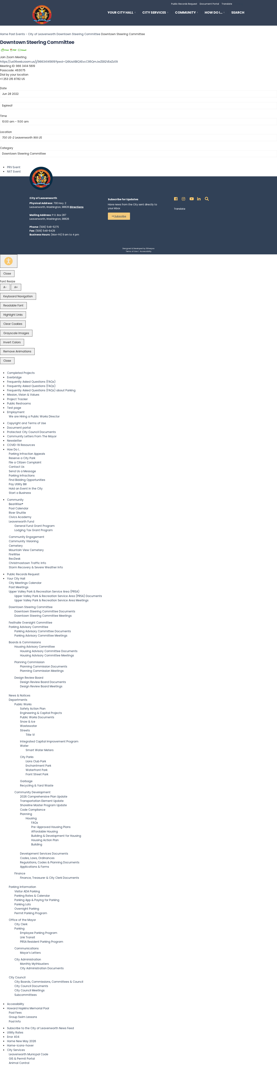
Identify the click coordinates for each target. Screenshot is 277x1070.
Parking (19, 928)
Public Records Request (184, 3)
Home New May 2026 (21, 1041)
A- (5, 287)
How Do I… (213, 12)
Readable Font (13, 305)
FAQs (34, 823)
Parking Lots (22, 904)
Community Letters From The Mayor (32, 436)
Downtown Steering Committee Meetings (43, 616)
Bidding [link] (238, 3)
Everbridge (14, 377)
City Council (17, 977)
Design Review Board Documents (43, 682)
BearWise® (16, 504)
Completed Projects (21, 373)
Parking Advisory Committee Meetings (40, 636)
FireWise (14, 554)
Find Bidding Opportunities (27, 480)
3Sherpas (150, 248)
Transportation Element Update (42, 801)
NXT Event (14, 171)
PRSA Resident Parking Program (41, 942)
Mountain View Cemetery (26, 550)
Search (237, 13)
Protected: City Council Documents (31, 432)
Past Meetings (18, 587)
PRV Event (13, 167)
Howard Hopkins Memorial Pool (28, 1008)
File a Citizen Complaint (25, 462)
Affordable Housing (44, 831)
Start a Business (20, 493)
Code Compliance (32, 810)
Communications (26, 948)
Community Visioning (23, 541)
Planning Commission (29, 662)
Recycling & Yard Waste (36, 785)
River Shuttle (17, 513)
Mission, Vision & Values (23, 395)
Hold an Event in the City (26, 488)
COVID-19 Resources (21, 445)
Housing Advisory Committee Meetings (47, 655)
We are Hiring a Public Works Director (34, 416)
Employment (16, 412)
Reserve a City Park (22, 458)
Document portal (19, 428)
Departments (18, 700)
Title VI (30, 735)
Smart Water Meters (40, 750)
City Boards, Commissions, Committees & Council (48, 982)
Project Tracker (17, 399)
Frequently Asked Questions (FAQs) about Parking (41, 390)
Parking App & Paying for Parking (36, 900)
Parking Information (22, 887)
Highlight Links (13, 315)
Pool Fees (15, 1013)
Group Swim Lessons (23, 1017)
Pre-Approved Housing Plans (51, 827)
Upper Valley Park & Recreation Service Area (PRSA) (44, 591)
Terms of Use (132, 251)
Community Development (32, 792)
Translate (227, 3)
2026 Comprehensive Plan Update (43, 796)
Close (7, 274)
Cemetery (16, 546)
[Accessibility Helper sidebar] (8, 261)
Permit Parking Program (30, 913)
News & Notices (19, 695)
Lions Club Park (36, 761)
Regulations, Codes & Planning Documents (49, 862)
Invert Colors (12, 342)
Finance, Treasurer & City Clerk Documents (49, 878)
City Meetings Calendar (25, 583)
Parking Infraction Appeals (27, 454)
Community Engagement (26, 537)
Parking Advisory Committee (28, 627)
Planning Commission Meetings (42, 671)
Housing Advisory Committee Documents (48, 651)
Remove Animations (17, 351)
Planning (26, 814)
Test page (14, 408)
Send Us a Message (22, 471)
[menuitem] (123, 12)
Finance (19, 873)
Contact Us (16, 467)
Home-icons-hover (20, 1045)
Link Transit (27, 937)
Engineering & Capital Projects (41, 713)
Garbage (26, 781)
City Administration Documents (42, 968)
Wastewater (28, 726)
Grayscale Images (16, 333)
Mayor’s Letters (30, 953)
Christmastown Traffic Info (27, 563)
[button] (119, 216)
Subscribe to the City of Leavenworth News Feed (40, 1028)
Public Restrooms (19, 403)
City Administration (27, 959)
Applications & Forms (34, 867)
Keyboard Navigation (18, 296)
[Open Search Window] (206, 198)
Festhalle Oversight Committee (30, 623)
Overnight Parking (26, 909)
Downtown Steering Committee (78, 34)
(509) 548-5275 (49, 227)
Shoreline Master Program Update (43, 805)
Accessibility (145, 251)
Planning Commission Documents (43, 666)
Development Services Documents (44, 854)
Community (185, 12)
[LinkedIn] (198, 198)
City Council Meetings (29, 990)
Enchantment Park (38, 766)
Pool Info (15, 1021)
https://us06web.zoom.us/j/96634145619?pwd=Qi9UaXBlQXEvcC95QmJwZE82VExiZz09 (59, 62)
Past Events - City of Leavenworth (32, 34)
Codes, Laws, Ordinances (37, 858)
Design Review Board (28, 678)
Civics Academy (20, 517)
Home (4, 34)
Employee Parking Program (38, 933)
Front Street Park (37, 774)
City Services (154, 12)
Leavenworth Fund (21, 521)
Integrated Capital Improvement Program (49, 741)
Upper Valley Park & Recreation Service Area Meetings (51, 600)
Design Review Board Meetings (41, 686)
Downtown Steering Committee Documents (44, 611)
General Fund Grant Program (34, 526)
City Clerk (20, 924)
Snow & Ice (27, 722)
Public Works (23, 704)
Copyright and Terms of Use (26, 423)
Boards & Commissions (25, 642)
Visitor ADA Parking (27, 891)
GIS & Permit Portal (22, 1059)
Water (24, 746)
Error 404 (13, 1037)
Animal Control (19, 1063)
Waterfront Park (36, 770)
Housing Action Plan (45, 840)
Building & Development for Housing (56, 836)
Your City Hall (120, 12)
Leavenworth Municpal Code (28, 1054)
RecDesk (14, 559)
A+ (16, 287)
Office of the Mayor (22, 920)
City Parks (27, 757)
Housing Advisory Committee (34, 647)
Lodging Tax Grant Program (33, 530)
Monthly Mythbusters (34, 964)
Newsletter (14, 441)
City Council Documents (31, 986)
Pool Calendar (18, 508)
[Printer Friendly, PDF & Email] (13, 49)
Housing (31, 818)
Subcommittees (25, 995)
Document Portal (209, 3)
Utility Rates (15, 1032)
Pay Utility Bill (18, 484)
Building (36, 844)
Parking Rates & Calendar (32, 896)
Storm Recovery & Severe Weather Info (36, 567)
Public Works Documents (37, 717)
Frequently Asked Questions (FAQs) (31, 382)
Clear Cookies (12, 324)
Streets (25, 730)
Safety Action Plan (33, 709)
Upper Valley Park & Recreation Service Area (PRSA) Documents (58, 596)
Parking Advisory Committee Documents (42, 631)
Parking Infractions (22, 475)
